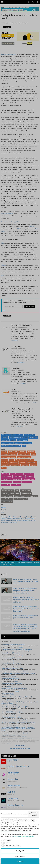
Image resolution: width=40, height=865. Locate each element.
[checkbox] (6, 840)
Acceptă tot (20, 861)
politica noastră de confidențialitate (23, 836)
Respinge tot (20, 851)
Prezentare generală (34, 814)
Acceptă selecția (20, 856)
